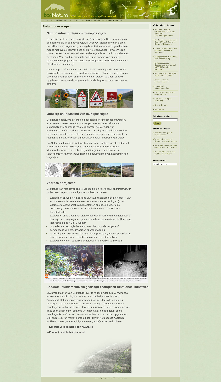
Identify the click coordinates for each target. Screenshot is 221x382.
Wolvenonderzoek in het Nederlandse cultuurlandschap (165, 140)
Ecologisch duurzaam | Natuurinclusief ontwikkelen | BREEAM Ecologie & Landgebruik (165, 66)
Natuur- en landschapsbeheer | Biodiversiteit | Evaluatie (165, 74)
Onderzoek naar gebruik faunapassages (163, 134)
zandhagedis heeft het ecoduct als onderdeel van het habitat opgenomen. (87, 314)
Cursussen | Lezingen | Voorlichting (162, 100)
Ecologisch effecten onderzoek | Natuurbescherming (165, 58)
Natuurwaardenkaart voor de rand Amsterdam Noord (164, 153)
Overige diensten (160, 105)
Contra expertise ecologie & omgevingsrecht (164, 93)
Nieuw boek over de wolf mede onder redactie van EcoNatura (165, 146)
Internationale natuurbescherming (161, 87)
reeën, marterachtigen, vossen (75, 321)
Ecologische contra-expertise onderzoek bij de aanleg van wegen (86, 240)
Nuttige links (159, 109)
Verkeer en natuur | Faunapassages (161, 81)
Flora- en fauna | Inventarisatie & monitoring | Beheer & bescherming (165, 50)
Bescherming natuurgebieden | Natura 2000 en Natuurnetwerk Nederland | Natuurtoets (165, 42)
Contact (124, 378)
